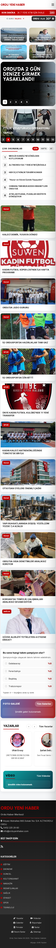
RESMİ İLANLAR (10, 888)
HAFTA (43, 149)
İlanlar (37, 927)
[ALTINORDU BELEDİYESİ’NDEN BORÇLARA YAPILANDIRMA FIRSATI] (14, 52)
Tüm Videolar (43, 776)
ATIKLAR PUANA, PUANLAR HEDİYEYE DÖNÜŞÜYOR (27, 195)
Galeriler (19, 922)
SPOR (6, 352)
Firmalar (19, 927)
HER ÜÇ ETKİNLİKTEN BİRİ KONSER (25, 172)
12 (48, 139)
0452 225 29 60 (11, 827)
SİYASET (7, 898)
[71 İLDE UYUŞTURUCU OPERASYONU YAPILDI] (42, 52)
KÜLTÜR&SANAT (11, 878)
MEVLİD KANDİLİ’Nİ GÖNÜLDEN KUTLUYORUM (24, 157)
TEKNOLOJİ (8, 907)
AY (51, 149)
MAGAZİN (7, 883)
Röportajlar (37, 922)
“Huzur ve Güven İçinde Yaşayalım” (26, 180)
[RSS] (2, 846)
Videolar (37, 918)
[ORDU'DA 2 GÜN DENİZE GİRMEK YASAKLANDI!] (14, 35)
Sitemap (37, 932)
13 (53, 139)
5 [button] (26, 102)
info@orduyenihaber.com (15, 831)
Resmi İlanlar (19, 932)
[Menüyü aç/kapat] (52, 5)
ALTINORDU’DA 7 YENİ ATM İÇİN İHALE (28, 165)
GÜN (35, 149)
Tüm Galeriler (44, 704)
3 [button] (16, 102)
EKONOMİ (7, 869)
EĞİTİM (6, 864)
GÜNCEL (7, 874)
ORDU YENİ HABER (13, 5)
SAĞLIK (7, 611)
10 (38, 139)
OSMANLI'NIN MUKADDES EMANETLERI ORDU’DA (28, 187)
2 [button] (10, 102)
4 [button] (21, 102)
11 (43, 139)
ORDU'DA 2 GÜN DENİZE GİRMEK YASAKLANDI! (22, 74)
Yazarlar (19, 918)
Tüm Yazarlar (46, 726)
